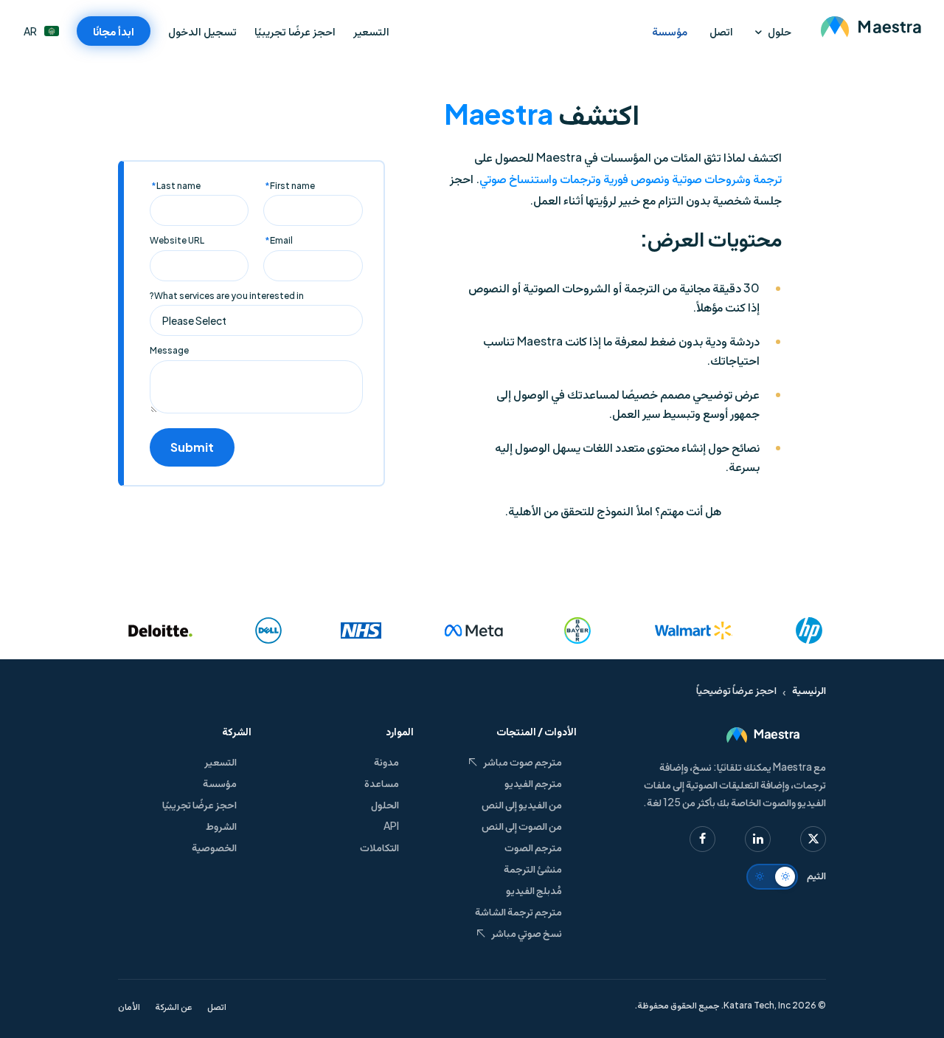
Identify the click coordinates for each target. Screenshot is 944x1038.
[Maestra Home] (870, 26)
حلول (779, 31)
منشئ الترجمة (533, 868)
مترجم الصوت (533, 846)
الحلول (385, 804)
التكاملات (379, 846)
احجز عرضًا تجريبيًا (295, 31)
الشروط (221, 825)
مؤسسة (669, 31)
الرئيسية (809, 689)
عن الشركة (173, 1006)
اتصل (721, 31)
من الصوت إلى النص (522, 825)
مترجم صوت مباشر (522, 761)
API (391, 825)
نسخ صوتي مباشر (526, 932)
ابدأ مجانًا (113, 31)
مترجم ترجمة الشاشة (518, 911)
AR (30, 31)
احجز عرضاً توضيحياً (736, 689)
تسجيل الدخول (202, 31)
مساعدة (381, 782)
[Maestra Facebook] (702, 839)
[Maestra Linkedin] (758, 839)
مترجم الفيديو (533, 782)
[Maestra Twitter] (813, 839)
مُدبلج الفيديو (534, 889)
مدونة (386, 761)
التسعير (371, 31)
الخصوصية (214, 846)
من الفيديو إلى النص (522, 804)
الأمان (129, 1006)
